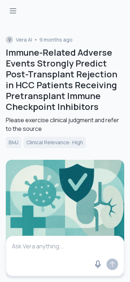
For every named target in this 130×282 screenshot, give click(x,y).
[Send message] (112, 264)
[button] (65, 264)
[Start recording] (98, 264)
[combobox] (65, 246)
